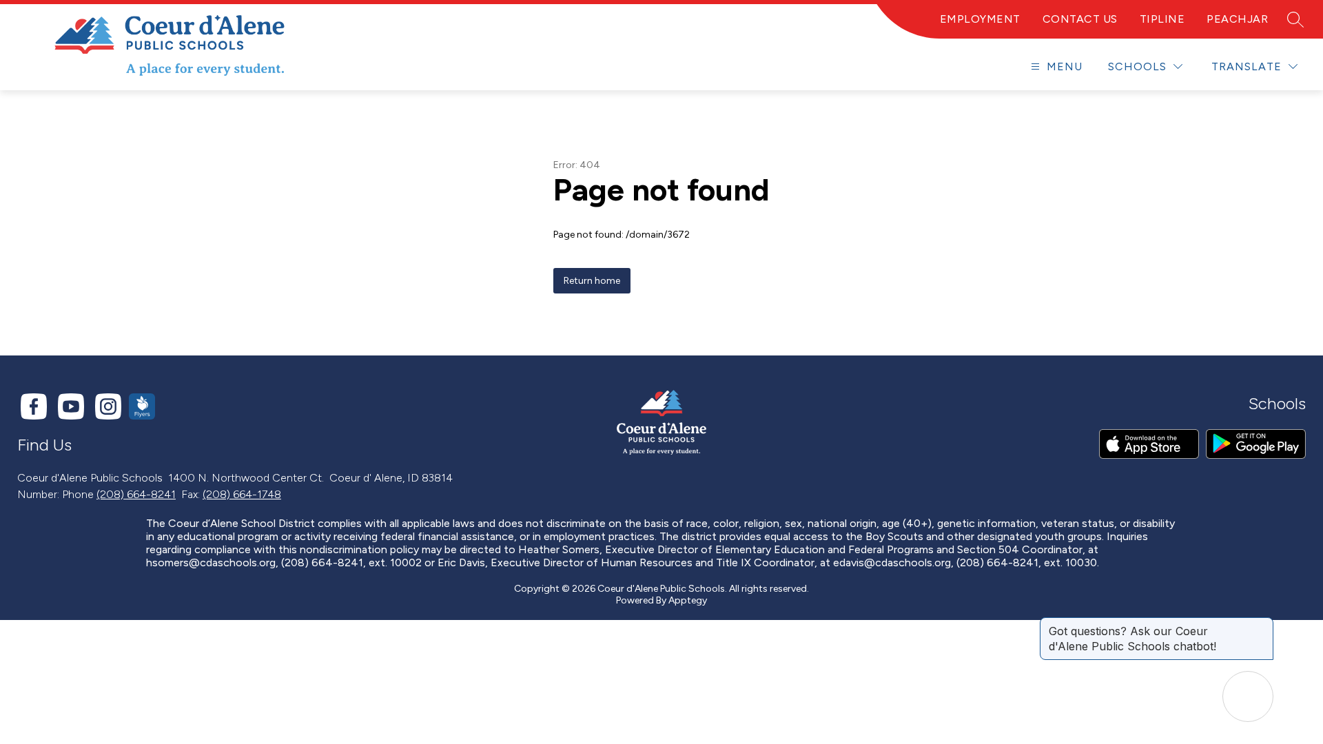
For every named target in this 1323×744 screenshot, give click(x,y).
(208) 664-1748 (242, 494)
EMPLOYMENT (980, 18)
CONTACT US (1080, 18)
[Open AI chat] (1248, 696)
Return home (592, 281)
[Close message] (1262, 624)
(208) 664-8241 (136, 494)
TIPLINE (1162, 18)
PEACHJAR (1237, 18)
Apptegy (687, 600)
